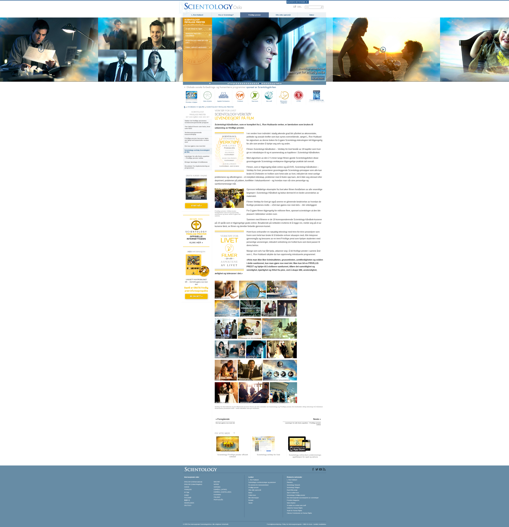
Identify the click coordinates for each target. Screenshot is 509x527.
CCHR (299, 101)
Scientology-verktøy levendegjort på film (197, 151)
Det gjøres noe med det (195, 146)
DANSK (186, 487)
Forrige (232, 83)
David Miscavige (292, 490)
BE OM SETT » (196, 296)
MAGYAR (217, 482)
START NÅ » (196, 205)
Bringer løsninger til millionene (196, 162)
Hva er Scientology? (226, 15)
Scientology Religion (293, 487)
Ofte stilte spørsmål (283, 15)
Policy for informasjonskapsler (292, 524)
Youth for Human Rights (294, 510)
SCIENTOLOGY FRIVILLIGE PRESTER (220, 107)
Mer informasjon (253, 497)
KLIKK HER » (196, 242)
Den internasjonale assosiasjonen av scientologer (303, 497)
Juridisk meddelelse (319, 524)
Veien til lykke (207, 101)
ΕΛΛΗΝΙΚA (217, 494)
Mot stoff (269, 101)
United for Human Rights (295, 508)
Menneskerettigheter (284, 101)
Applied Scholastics (223, 101)
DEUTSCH (187, 505)
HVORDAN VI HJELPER (196, 107)
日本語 (186, 495)
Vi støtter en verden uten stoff (296, 505)
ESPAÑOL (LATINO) (220, 489)
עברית (186, 492)
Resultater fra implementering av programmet (197, 167)
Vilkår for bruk (307, 524)
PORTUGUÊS (218, 499)
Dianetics (290, 482)
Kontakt (250, 500)
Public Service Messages (196, 47)
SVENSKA (217, 487)
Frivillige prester (254, 15)
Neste (277, 83)
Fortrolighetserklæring (274, 524)
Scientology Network (293, 485)
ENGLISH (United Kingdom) (193, 484)
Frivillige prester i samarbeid (193, 34)
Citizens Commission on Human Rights (299, 513)
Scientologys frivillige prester (296, 495)
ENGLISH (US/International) (193, 482)
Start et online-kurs (293, 492)
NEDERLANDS (189, 503)
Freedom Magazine (316, 100)
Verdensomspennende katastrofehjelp (193, 133)
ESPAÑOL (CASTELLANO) (222, 492)
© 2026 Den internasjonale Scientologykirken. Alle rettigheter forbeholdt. (206, 524)
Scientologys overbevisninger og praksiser (262, 482)
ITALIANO (217, 497)
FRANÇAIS (188, 489)
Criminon (240, 101)
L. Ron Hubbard (197, 15)
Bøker (312, 15)
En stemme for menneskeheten (258, 485)
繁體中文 (187, 500)
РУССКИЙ (187, 497)
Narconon (255, 101)
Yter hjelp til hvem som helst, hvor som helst (197, 127)
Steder (250, 503)
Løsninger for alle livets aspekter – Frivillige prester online (197, 157)
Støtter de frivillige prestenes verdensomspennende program (197, 122)
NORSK (216, 484)
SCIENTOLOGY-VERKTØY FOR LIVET (197, 41)
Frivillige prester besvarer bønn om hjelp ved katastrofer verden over (197, 140)
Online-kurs (252, 495)
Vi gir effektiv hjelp (194, 29)
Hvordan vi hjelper (191, 102)
